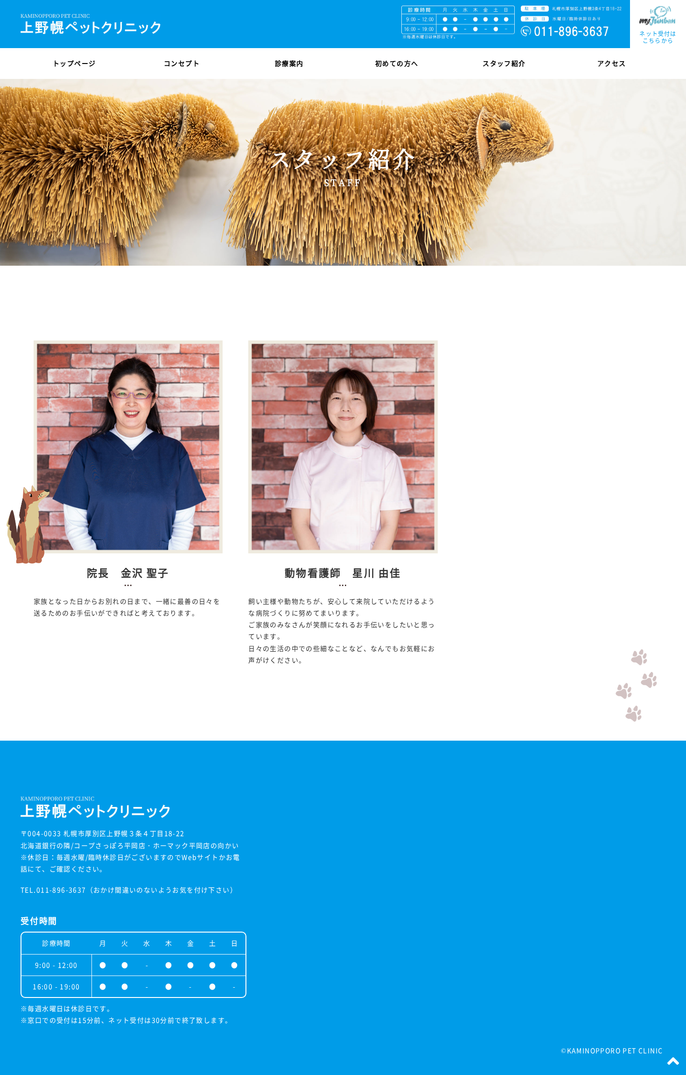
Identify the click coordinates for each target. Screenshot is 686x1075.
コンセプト (182, 63)
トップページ (74, 63)
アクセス (611, 63)
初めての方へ (396, 63)
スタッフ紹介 (504, 63)
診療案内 (289, 63)
